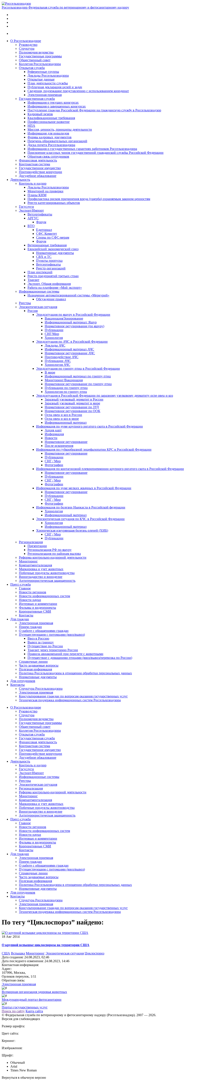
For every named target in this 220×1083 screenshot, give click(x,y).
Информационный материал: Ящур (71, 322)
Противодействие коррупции (40, 172)
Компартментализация (35, 565)
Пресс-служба (20, 584)
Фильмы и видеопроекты (37, 607)
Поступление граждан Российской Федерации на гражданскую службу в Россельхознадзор (94, 110)
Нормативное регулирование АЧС (70, 353)
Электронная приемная (45, 95)
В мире (50, 372)
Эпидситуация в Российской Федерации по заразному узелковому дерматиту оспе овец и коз (104, 395)
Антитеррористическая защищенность (47, 580)
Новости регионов (32, 592)
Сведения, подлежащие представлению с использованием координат (78, 91)
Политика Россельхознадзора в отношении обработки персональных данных (75, 673)
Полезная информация (35, 669)
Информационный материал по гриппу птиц (78, 376)
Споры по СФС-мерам (52, 237)
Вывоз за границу (41, 642)
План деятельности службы (48, 83)
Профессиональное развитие (49, 122)
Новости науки (30, 600)
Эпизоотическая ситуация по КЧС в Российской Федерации (80, 519)
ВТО (31, 226)
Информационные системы (39, 291)
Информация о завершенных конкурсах (57, 106)
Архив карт (53, 430)
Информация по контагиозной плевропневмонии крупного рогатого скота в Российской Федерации (110, 469)
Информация (54, 434)
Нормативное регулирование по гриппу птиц (78, 384)
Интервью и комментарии (38, 604)
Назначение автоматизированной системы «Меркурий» (68, 295)
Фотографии (54, 465)
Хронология (54, 338)
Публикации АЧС (58, 361)
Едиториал (44, 230)
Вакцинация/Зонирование (64, 318)
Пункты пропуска (49, 260)
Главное (25, 588)
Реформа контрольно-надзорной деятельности (52, 557)
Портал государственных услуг (25, 1007)
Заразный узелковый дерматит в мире (72, 403)
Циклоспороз (94, 953)
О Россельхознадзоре (25, 41)
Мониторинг (28, 561)
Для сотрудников (22, 681)
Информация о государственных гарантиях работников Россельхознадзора (82, 149)
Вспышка (18, 953)
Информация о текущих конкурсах (53, 102)
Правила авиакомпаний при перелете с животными (65, 654)
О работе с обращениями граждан (44, 631)
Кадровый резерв (40, 114)
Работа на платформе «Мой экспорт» (55, 287)
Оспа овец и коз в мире (62, 418)
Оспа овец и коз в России (63, 415)
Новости (51, 438)
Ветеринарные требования (47, 245)
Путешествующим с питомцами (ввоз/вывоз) (52, 634)
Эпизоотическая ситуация (38, 307)
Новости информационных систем (44, 596)
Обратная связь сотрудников (48, 156)
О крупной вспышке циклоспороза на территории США (45, 945)
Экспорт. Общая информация (49, 284)
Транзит (33, 280)
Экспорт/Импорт (31, 210)
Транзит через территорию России (53, 650)
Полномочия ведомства (36, 52)
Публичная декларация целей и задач (55, 87)
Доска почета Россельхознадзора (51, 145)
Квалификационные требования (51, 118)
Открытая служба (32, 68)
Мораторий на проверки (45, 191)
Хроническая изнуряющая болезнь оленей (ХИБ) (72, 530)
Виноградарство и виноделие (40, 577)
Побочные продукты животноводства (47, 573)
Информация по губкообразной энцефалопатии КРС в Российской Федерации (93, 449)
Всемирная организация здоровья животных (34, 992)
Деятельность (20, 179)
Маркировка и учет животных (41, 569)
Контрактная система (34, 164)
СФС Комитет (46, 233)
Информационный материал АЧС (69, 349)
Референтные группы (43, 71)
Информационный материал (66, 422)
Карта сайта (34, 1011)
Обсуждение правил (51, 299)
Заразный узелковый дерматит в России (74, 399)
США (6, 953)
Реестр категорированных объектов (54, 203)
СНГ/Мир (52, 334)
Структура (26, 48)
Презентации (37, 546)
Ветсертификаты (40, 214)
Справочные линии (33, 661)
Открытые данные (41, 79)
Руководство (28, 44)
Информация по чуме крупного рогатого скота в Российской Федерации (89, 426)
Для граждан (19, 619)
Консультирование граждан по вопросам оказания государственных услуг (73, 696)
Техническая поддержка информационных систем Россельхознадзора (70, 700)
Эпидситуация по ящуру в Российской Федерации (73, 314)
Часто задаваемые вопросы (38, 665)
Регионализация (31, 542)
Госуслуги (26, 206)
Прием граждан (30, 627)
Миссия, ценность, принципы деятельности (60, 129)
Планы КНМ (37, 195)
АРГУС (33, 218)
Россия (33, 311)
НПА (31, 125)
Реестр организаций (51, 268)
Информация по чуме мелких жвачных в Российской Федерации (83, 488)
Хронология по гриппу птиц (66, 391)
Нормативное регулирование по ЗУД (72, 407)
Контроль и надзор (32, 183)
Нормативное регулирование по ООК (72, 411)
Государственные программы (40, 56)
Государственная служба (37, 98)
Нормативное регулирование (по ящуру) (74, 326)
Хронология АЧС (57, 364)
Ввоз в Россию (38, 638)
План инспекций (40, 272)
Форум (41, 222)
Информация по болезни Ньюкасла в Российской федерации (80, 507)
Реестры (25, 303)
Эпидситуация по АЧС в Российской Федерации (72, 341)
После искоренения (59, 445)
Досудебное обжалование (37, 176)
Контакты (26, 615)
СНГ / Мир (53, 461)
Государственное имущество (40, 168)
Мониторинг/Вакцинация (64, 380)
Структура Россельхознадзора (41, 688)
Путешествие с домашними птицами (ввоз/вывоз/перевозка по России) (80, 658)
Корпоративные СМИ (35, 611)
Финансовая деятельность (38, 160)
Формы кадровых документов (50, 137)
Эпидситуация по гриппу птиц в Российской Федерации (78, 368)
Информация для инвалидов (48, 133)
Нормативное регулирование (66, 442)
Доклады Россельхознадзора (48, 75)
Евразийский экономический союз (53, 249)
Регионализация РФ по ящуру (50, 550)
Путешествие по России (45, 646)
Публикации (54, 330)
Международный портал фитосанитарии (31, 999)
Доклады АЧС (55, 345)
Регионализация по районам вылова (54, 553)
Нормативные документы (55, 253)
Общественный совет (34, 60)
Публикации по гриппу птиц (66, 388)
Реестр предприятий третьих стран (53, 276)
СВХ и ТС (44, 257)
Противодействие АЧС (61, 357)
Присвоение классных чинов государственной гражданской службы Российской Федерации (95, 152)
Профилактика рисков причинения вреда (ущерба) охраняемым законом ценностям (89, 199)
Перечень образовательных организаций (57, 141)
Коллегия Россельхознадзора (40, 64)
